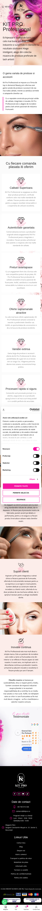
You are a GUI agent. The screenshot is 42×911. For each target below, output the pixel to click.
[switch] (36, 456)
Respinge (21, 500)
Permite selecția (21, 493)
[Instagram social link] (19, 794)
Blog (21, 847)
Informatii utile (21, 866)
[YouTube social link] (23, 794)
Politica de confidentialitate (21, 874)
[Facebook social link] (14, 794)
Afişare (32, 479)
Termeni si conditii (21, 870)
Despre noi (21, 850)
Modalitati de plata (21, 862)
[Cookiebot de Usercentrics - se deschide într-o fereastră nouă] (29, 409)
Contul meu (21, 843)
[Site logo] (21, 6)
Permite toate (21, 486)
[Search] (39, 7)
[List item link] (21, 807)
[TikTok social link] (27, 794)
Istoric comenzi (21, 854)
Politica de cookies (21, 878)
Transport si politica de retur (21, 858)
